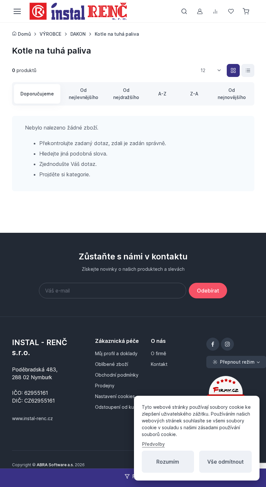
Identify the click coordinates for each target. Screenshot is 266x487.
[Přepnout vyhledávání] (184, 11)
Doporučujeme (37, 93)
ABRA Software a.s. (55, 464)
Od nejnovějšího (232, 93)
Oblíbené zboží (111, 364)
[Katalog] (233, 70)
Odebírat (208, 290)
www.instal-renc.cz (32, 418)
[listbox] (213, 70)
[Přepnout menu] (17, 11)
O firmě (158, 353)
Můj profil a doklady (116, 353)
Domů (24, 34)
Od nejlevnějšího (83, 93)
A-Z (162, 93)
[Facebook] (212, 344)
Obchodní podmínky (117, 375)
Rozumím (167, 461)
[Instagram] (227, 344)
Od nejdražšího (126, 93)
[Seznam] (247, 70)
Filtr (137, 476)
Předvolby (153, 444)
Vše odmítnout (225, 461)
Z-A (194, 93)
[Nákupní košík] (246, 11)
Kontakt (159, 364)
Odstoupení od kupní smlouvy (119, 407)
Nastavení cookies (115, 396)
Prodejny (105, 385)
